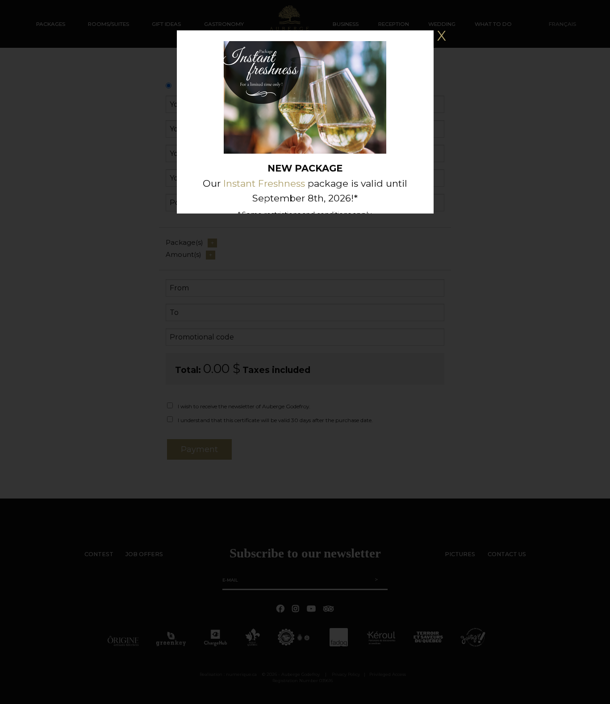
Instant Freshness (264, 183)
